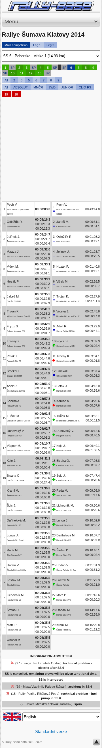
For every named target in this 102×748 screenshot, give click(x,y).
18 (16, 94)
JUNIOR (67, 87)
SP (12, 67)
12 (30, 73)
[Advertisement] (51, 150)
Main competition (16, 45)
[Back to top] (96, 743)
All (6, 80)
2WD (52, 87)
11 (21, 73)
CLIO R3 (85, 87)
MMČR (38, 87)
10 (12, 73)
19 (6, 94)
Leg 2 (50, 45)
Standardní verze (51, 731)
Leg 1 (37, 45)
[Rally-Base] (51, 6)
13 (39, 73)
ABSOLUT (20, 87)
